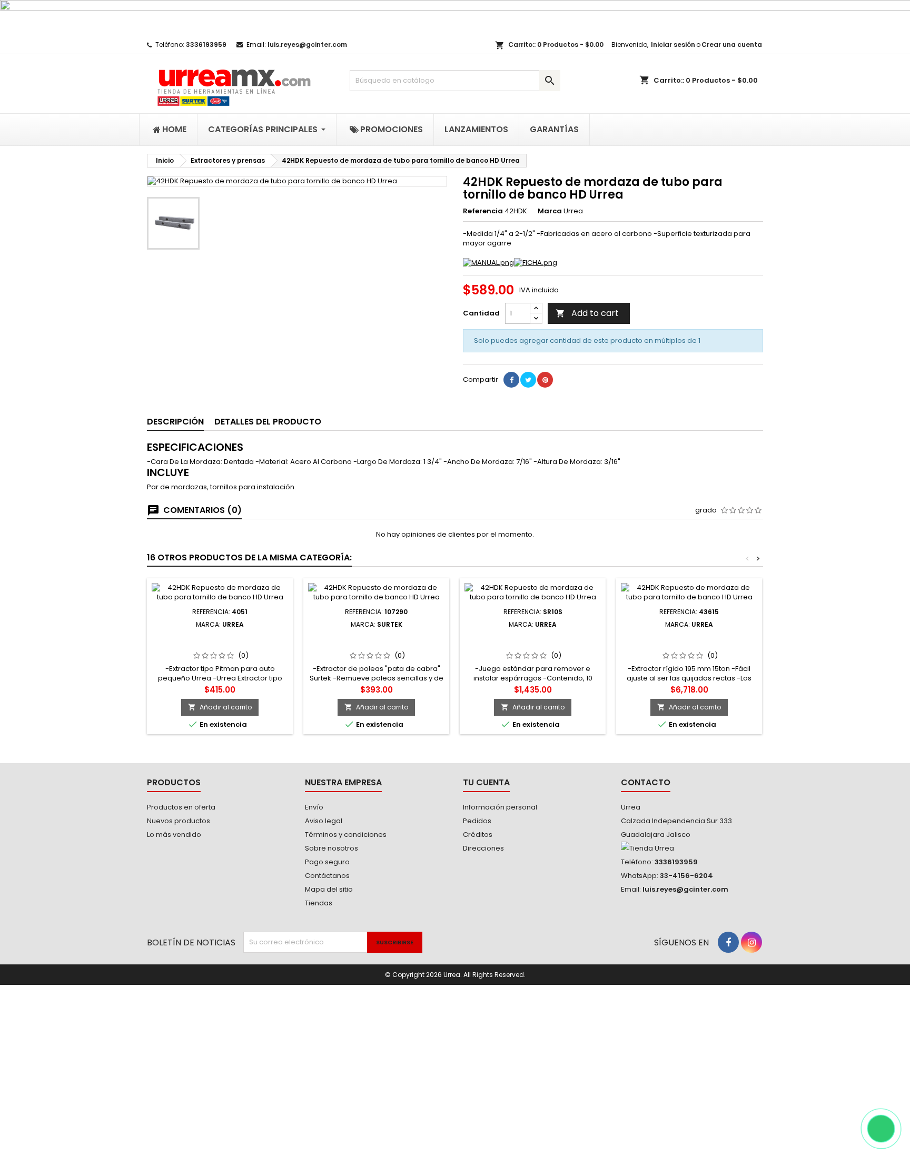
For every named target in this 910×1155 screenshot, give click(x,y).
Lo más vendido (174, 835)
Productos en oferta (181, 807)
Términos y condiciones (346, 835)
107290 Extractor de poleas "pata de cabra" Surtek (376, 640)
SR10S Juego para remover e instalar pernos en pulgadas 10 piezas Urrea (533, 645)
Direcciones (483, 848)
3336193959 (206, 44)
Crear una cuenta (731, 44)
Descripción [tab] (175, 422)
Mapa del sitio (329, 889)
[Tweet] (528, 380)
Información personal (500, 807)
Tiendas (318, 903)
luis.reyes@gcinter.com (307, 44)
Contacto (645, 782)
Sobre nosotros (331, 848)
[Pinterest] (545, 380)
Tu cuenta (486, 782)
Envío (314, 807)
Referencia (483, 211)
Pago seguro (327, 862)
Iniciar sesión (673, 44)
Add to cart (587, 313)
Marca (550, 211)
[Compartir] (511, 380)
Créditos (477, 835)
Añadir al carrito (220, 707)
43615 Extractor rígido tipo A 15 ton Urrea (689, 640)
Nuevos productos (178, 821)
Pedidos (477, 821)
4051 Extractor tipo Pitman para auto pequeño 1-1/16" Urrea (220, 640)
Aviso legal (323, 821)
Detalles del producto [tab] (267, 422)
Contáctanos (327, 876)
